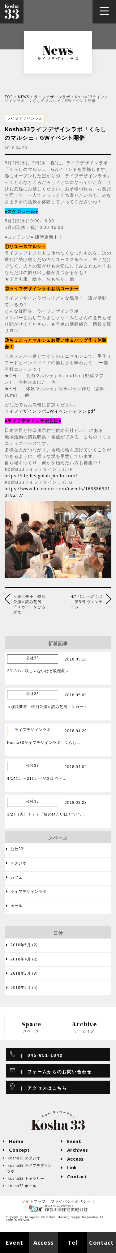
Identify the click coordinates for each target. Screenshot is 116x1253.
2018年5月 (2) (21, 945)
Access (72, 1159)
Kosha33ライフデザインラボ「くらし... (43, 742)
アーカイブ (84, 1027)
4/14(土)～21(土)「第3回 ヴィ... (37, 778)
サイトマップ (34, 1201)
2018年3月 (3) (21, 973)
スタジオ (16, 863)
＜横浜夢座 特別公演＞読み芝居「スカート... (49, 707)
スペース (31, 1027)
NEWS (23, 96)
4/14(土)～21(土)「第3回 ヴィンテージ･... (87, 602)
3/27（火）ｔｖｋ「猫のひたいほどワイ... (45, 814)
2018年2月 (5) (21, 987)
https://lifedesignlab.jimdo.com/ (41, 476)
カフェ (14, 877)
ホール (14, 905)
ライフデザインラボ (52, 96)
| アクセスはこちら (41, 1088)
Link (69, 1167)
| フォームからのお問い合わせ (54, 1071)
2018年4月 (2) (21, 959)
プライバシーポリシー (71, 1201)
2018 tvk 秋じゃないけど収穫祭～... (40, 671)
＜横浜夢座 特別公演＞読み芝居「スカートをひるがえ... (29, 604)
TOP (9, 96)
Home (13, 1141)
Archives (74, 1150)
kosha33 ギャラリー (23, 1178)
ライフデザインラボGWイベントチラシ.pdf (50, 411)
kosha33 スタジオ (21, 1158)
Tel (72, 1242)
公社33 (15, 848)
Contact (74, 1176)
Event (71, 1141)
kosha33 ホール (20, 1185)
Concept (16, 1150)
